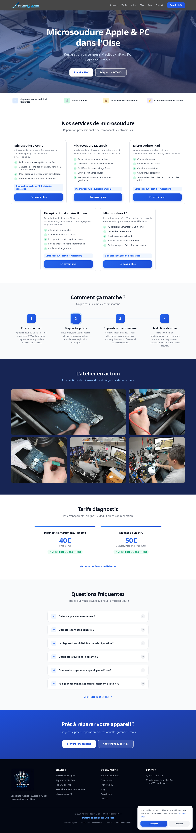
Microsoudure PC (64, 794)
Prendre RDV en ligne (79, 743)
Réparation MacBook (66, 780)
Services (114, 5)
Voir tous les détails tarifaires (98, 566)
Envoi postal (106, 780)
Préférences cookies (124, 823)
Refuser (179, 823)
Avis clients (106, 794)
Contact (159, 5)
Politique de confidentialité (91, 823)
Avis (150, 5)
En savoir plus (39, 197)
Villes (133, 5)
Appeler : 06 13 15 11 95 (116, 743)
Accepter (153, 823)
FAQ (142, 5)
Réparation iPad (63, 784)
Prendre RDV (176, 5)
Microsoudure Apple (65, 775)
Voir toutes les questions (96, 696)
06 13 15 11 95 (156, 775)
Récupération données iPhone (70, 789)
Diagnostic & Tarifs (111, 72)
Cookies (109, 823)
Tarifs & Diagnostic (110, 775)
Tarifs (124, 5)
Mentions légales (70, 823)
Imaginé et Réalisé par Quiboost (98, 817)
